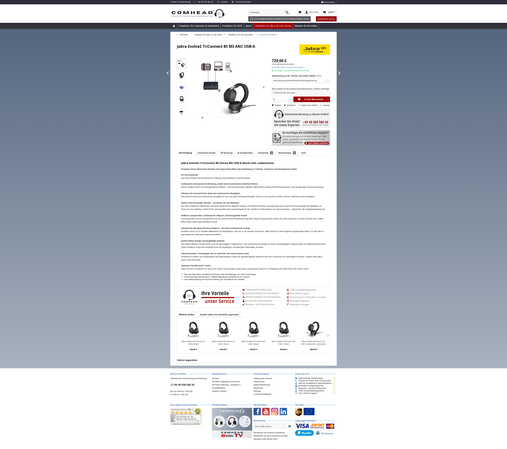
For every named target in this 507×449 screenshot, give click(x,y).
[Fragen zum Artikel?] (301, 138)
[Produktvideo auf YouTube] (232, 423)
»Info (318, 76)
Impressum (258, 388)
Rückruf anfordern (243, 2)
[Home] (173, 26)
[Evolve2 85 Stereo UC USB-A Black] (193, 329)
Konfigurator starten (326, 19)
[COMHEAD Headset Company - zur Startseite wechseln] (202, 13)
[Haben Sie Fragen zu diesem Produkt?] (301, 118)
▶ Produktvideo (245, 153)
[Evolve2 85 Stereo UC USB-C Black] (223, 329)
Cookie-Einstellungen (262, 394)
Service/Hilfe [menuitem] (329, 2)
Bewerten (291, 105)
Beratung (228, 153)
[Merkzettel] (300, 12)
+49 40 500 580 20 (205, 2)
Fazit (303, 153)
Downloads (265, 153)
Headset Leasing (219, 391)
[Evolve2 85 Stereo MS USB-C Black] (283, 329)
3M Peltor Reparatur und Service (226, 381)
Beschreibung (185, 153)
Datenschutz (259, 381)
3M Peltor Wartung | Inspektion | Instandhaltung (226, 386)
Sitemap (257, 391)
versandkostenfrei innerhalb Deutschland (287, 67)
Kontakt (224, 2)
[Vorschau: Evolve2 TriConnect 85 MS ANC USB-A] (181, 63)
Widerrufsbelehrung (261, 384)
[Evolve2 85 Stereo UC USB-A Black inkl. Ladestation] (313, 329)
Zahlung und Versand (262, 378)
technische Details (206, 153)
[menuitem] (269, 12)
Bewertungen (286, 153)
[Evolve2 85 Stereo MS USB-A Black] (253, 329)
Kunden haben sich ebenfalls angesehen (219, 314)
